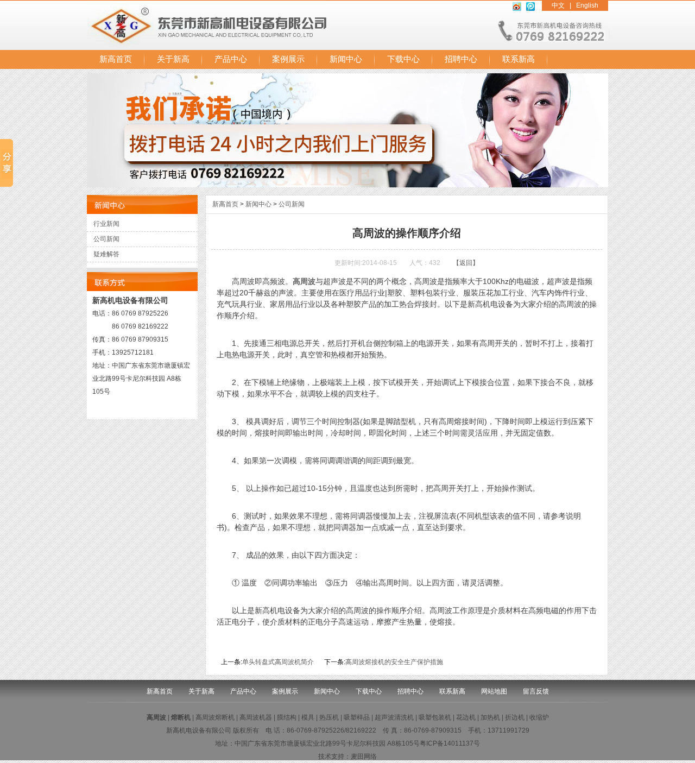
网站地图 (494, 691)
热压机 (329, 717)
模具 (307, 717)
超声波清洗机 (394, 717)
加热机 (490, 717)
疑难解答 (106, 254)
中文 (558, 5)
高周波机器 (255, 717)
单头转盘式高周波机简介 (278, 662)
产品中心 (230, 59)
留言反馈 (536, 691)
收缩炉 (539, 717)
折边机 (515, 717)
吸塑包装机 (435, 717)
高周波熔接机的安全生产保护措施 (394, 662)
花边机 (466, 717)
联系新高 (518, 59)
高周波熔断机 (215, 717)
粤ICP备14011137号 (450, 743)
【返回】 (466, 263)
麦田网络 (364, 756)
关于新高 (173, 59)
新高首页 (115, 59)
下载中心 (403, 59)
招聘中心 (461, 59)
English (587, 5)
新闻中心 (346, 59)
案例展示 (288, 59)
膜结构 (286, 717)
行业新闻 (106, 224)
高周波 (304, 281)
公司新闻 (106, 239)
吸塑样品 (357, 717)
